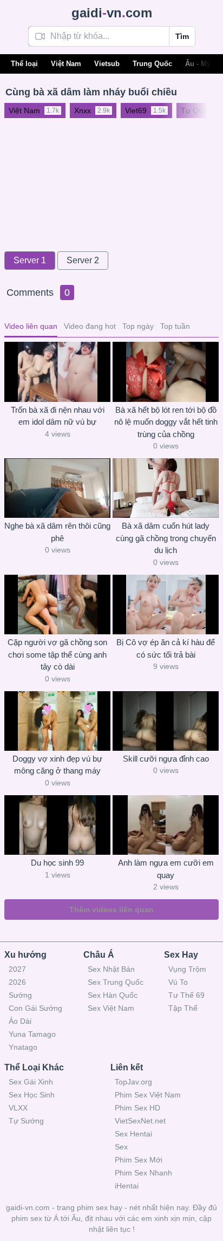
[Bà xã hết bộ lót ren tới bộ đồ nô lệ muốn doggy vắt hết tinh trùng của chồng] (166, 371)
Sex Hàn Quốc (112, 995)
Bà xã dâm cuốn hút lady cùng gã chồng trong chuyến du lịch (166, 538)
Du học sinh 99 (57, 862)
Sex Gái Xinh (31, 1081)
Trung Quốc (152, 64)
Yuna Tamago (32, 1034)
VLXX (18, 1107)
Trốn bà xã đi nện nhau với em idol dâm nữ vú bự (57, 416)
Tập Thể (183, 1008)
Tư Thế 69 (186, 995)
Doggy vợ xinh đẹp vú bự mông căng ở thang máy (57, 765)
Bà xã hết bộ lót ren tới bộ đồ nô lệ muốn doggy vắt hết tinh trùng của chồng (166, 422)
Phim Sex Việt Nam (148, 1094)
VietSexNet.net (140, 1120)
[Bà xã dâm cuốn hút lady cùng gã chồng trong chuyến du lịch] (166, 488)
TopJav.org (133, 1081)
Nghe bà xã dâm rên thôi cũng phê (57, 532)
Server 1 (30, 260)
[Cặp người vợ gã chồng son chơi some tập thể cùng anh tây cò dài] (57, 604)
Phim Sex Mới (138, 1159)
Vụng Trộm (187, 969)
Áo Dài (20, 1021)
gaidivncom (111, 12)
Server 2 (83, 260)
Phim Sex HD (137, 1107)
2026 (17, 982)
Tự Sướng (26, 1120)
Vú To (178, 982)
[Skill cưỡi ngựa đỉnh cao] (166, 721)
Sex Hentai (133, 1133)
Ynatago (23, 1047)
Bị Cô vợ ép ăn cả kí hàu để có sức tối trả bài (165, 648)
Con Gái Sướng (35, 1008)
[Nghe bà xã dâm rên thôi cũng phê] (57, 488)
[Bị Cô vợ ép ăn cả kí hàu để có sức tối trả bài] (166, 604)
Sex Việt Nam (111, 1008)
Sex (121, 1146)
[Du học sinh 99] (57, 825)
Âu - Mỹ (198, 64)
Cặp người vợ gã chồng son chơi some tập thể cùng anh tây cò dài (57, 654)
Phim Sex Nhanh (143, 1172)
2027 (17, 969)
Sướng (20, 995)
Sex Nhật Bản (111, 969)
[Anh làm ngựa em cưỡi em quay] (166, 825)
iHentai (127, 1185)
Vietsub (107, 64)
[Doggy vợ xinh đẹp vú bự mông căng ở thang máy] (57, 721)
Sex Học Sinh (32, 1094)
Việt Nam (66, 64)
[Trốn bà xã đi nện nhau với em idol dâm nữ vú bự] (57, 371)
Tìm (182, 36)
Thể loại (24, 64)
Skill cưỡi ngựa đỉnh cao (166, 758)
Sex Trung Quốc (115, 982)
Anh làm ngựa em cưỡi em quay (166, 869)
